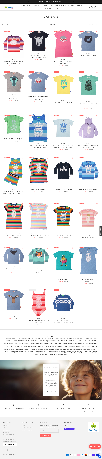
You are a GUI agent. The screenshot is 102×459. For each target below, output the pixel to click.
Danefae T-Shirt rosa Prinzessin (88, 238)
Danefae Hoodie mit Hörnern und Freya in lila (88, 146)
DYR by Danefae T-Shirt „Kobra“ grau (13, 97)
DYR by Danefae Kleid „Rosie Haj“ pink (63, 62)
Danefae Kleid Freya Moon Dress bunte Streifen (14, 234)
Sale (56, 8)
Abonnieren (45, 435)
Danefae (14, 59)
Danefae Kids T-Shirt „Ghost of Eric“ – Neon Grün (13, 139)
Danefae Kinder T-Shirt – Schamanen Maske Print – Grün (88, 105)
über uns (66, 425)
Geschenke (48, 8)
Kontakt (24, 425)
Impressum (6, 425)
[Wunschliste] (95, 7)
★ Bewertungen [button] (101, 231)
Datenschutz (6, 430)
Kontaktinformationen (8, 439)
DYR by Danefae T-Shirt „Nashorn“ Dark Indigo (39, 56)
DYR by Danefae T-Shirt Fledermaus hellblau (13, 269)
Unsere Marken (25, 5)
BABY (51, 5)
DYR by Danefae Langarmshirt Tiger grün (38, 269)
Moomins (71, 5)
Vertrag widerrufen (10, 444)
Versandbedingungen (8, 434)
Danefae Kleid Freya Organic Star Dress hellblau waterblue (88, 279)
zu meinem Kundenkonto (9, 437)
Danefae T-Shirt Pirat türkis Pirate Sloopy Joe (63, 278)
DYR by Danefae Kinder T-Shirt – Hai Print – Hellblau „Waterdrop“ (38, 97)
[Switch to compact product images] (7, 25)
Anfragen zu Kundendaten (9, 441)
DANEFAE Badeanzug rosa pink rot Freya (38, 321)
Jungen (44, 5)
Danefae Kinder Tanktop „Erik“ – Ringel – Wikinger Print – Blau (38, 147)
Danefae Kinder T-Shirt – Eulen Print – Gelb (63, 103)
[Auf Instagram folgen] (7, 450)
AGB (4, 427)
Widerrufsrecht (7, 432)
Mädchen (36, 5)
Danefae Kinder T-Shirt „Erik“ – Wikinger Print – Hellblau (63, 146)
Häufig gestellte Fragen (27, 427)
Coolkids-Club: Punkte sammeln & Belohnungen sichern (51, 1)
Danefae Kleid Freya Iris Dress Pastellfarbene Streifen (38, 234)
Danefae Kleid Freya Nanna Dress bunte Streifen (38, 188)
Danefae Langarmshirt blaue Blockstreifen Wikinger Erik (88, 188)
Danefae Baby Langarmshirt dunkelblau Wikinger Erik (63, 188)
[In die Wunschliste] (22, 31)
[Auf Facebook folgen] (4, 450)
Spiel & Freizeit (60, 5)
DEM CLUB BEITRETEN (51, 391)
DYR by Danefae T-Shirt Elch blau (13, 315)
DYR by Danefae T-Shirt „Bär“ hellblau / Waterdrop (88, 56)
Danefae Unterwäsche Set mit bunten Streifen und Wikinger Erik (13, 193)
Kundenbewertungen (27, 430)
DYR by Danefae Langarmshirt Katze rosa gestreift (14, 62)
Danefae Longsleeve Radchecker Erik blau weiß (63, 321)
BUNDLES (80, 5)
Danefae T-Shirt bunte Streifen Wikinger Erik (63, 234)
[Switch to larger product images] (2, 25)
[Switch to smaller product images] (5, 25)
